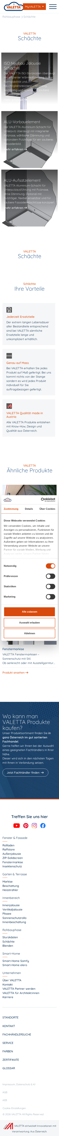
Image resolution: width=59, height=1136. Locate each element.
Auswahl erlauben (29, 622)
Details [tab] (29, 508)
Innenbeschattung (14, 922)
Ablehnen (29, 633)
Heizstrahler (10, 890)
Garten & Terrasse (14, 874)
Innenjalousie (11, 905)
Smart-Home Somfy (15, 961)
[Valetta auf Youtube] (17, 825)
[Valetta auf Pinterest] (26, 825)
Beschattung (10, 886)
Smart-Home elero (14, 965)
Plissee (6, 913)
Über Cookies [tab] (47, 508)
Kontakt (7, 984)
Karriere (7, 997)
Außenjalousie (11, 853)
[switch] (50, 576)
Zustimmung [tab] (11, 508)
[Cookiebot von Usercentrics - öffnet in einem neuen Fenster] (41, 500)
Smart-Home (11, 953)
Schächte (29, 16)
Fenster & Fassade (14, 838)
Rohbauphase (11, 16)
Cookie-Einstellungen (14, 1108)
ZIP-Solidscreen (12, 858)
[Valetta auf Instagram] (35, 825)
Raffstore (8, 849)
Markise (7, 881)
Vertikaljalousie (12, 909)
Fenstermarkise (12, 862)
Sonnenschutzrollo (14, 918)
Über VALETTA (11, 980)
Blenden (7, 945)
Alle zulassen (29, 611)
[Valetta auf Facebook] (43, 825)
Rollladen (8, 845)
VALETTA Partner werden (18, 988)
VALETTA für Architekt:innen (20, 993)
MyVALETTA (33, 6)
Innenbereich (11, 898)
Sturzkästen (10, 937)
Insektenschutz (12, 866)
